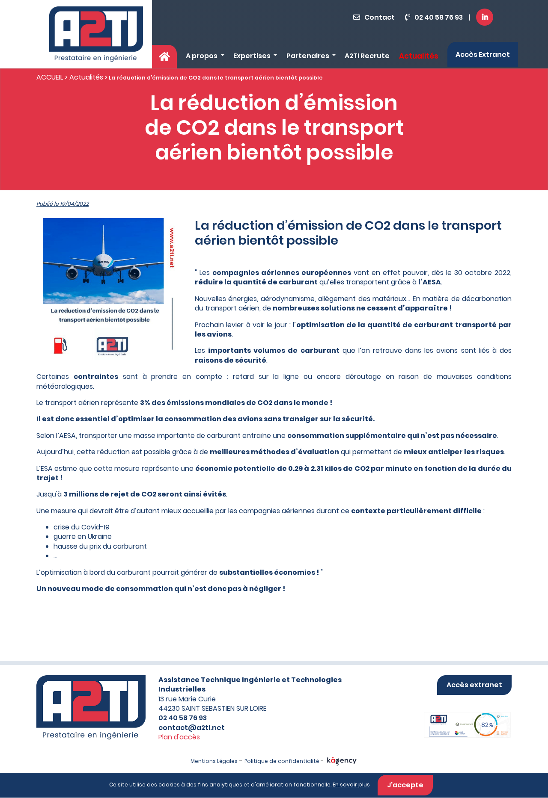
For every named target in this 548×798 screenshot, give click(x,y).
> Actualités (84, 77)
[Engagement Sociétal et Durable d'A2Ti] (457, 716)
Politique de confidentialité (281, 761)
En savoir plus (351, 784)
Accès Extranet (483, 54)
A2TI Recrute (367, 56)
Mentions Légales (214, 761)
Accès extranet (474, 685)
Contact (379, 17)
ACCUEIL (49, 77)
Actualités (418, 56)
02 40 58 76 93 (438, 17)
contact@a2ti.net (191, 728)
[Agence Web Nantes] (342, 761)
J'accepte (405, 785)
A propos (202, 56)
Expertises (252, 56)
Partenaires (308, 56)
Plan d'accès (179, 737)
